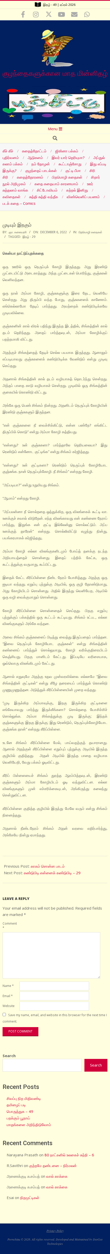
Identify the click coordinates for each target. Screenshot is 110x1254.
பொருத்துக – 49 (20, 1111)
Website (9, 1006)
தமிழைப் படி (16, 1104)
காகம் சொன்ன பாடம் (48, 866)
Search (9, 1055)
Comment (10, 925)
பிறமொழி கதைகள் (90, 232)
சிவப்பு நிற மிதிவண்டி (24, 1098)
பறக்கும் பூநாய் (18, 1117)
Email (8, 996)
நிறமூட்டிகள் (29, 1197)
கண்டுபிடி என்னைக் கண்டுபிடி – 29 (52, 872)
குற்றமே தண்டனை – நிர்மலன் (53, 1165)
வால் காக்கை (57, 1176)
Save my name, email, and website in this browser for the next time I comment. (55, 1018)
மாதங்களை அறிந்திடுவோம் (29, 1124)
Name (8, 986)
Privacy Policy (55, 1231)
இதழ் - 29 (29, 237)
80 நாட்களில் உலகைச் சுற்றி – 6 (69, 1154)
